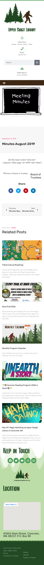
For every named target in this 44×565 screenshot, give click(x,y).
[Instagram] (28, 460)
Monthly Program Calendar (14, 348)
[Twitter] (16, 460)
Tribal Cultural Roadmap (13, 265)
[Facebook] (10, 460)
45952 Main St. (22, 73)
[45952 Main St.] (22, 68)
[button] (4, 83)
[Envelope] (33, 460)
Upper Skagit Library (22, 29)
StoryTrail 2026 (9, 306)
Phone (22, 52)
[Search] (37, 62)
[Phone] (22, 48)
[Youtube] (22, 460)
